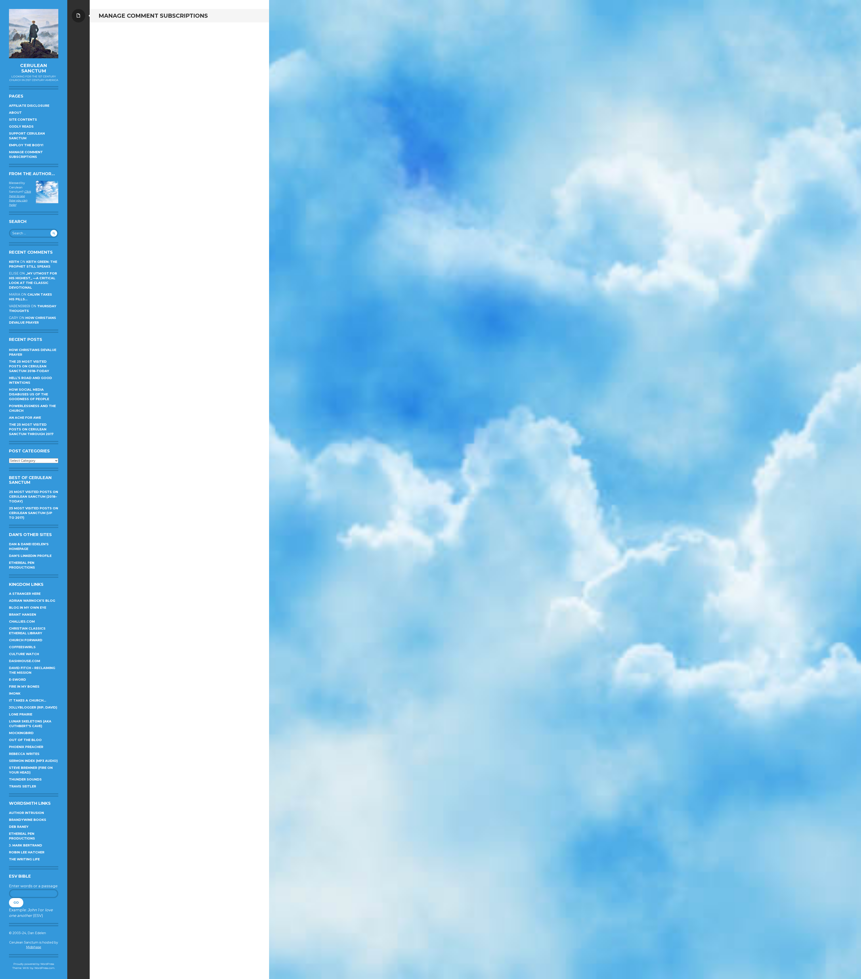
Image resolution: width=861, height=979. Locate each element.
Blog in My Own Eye (27, 608)
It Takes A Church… (27, 700)
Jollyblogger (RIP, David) (33, 707)
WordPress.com (44, 968)
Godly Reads (21, 126)
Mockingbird (21, 733)
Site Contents (23, 120)
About (15, 113)
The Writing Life (24, 859)
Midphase (33, 947)
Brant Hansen (22, 615)
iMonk (14, 693)
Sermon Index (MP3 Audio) (33, 761)
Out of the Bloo (25, 740)
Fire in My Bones (24, 687)
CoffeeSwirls (22, 647)
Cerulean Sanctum (33, 68)
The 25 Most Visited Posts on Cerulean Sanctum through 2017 (31, 429)
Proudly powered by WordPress (33, 964)
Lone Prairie (20, 714)
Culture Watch (24, 654)
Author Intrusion (26, 813)
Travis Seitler (22, 786)
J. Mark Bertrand (25, 845)
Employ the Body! (26, 145)
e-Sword (17, 680)
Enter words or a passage (33, 886)
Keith (14, 262)
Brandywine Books (27, 820)
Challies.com (22, 621)
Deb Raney (18, 827)
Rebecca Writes (24, 754)
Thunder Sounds (25, 779)
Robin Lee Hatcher (26, 852)
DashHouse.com (24, 661)
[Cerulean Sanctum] (33, 33)
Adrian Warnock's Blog (32, 601)
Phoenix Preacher (26, 747)
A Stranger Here (25, 594)
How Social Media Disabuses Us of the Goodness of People (29, 394)
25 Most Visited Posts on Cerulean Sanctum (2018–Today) (33, 496)
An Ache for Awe (25, 418)
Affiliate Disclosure (29, 106)
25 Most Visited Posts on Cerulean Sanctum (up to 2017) (33, 513)
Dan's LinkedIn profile (30, 556)
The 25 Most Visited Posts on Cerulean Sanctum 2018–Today (29, 366)
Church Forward (25, 640)
